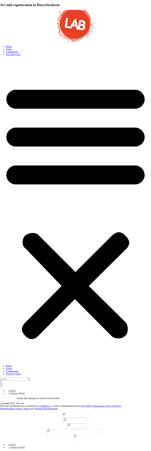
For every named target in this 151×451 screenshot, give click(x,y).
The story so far (13, 54)
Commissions (12, 52)
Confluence (44, 406)
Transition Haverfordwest (46, 408)
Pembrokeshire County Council (14, 408)
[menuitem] (11, 390)
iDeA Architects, (114, 406)
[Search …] (1, 382)
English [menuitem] (12, 390)
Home (9, 46)
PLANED (86, 406)
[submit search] (29, 379)
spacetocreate (99, 406)
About (9, 49)
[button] (75, 210)
